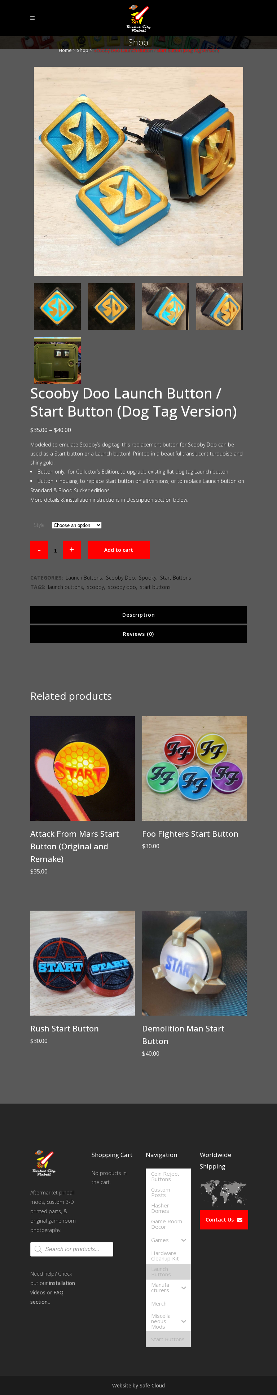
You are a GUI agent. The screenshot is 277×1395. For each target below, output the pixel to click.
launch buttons (65, 587)
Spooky (147, 577)
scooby (95, 587)
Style (39, 525)
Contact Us (220, 1219)
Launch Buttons (84, 577)
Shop (82, 50)
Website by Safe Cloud (138, 1385)
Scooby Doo (120, 577)
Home (65, 50)
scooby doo (122, 587)
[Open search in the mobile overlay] (71, 1249)
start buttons (155, 587)
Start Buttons (175, 577)
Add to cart (118, 549)
